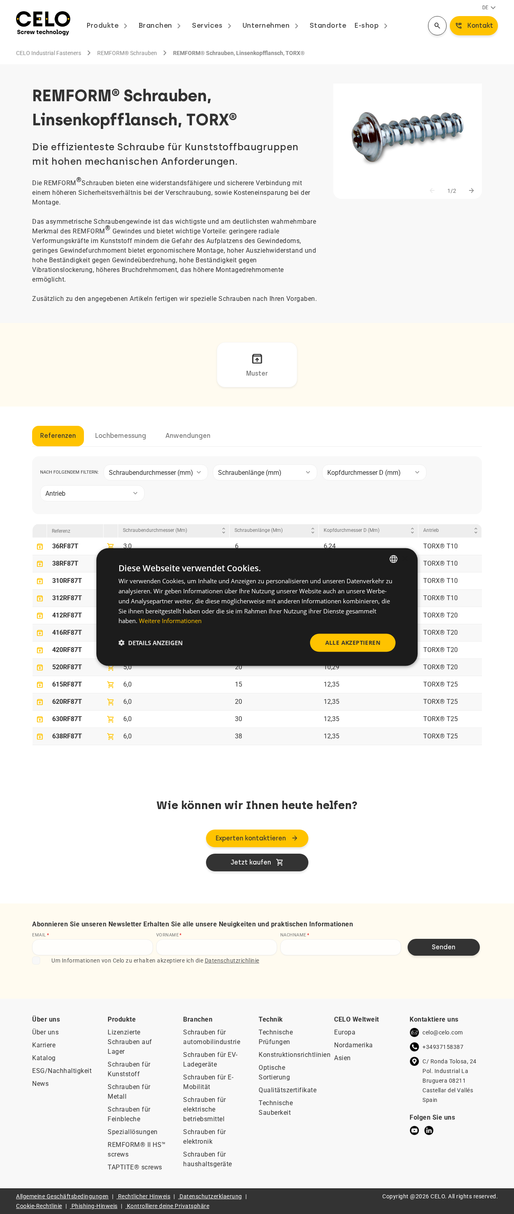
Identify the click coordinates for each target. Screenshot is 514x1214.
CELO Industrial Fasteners (48, 53)
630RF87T (67, 719)
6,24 (330, 546)
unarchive (40, 547)
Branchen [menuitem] (161, 25)
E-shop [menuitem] (372, 25)
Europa (344, 1032)
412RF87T (67, 615)
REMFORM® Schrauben (127, 53)
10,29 (331, 667)
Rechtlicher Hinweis (144, 1196)
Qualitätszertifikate (287, 1090)
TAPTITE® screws (135, 1167)
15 (238, 684)
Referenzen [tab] (58, 435)
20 (238, 667)
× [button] (405, 559)
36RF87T (65, 546)
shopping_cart (111, 547)
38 (238, 736)
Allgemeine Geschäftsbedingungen (62, 1196)
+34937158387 (442, 1047)
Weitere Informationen (170, 621)
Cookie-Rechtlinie (39, 1206)
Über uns (45, 1032)
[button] (150, 642)
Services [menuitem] (213, 25)
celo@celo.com (442, 1032)
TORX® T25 (440, 684)
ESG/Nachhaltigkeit (62, 1071)
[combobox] (156, 472)
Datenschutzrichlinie (232, 960)
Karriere (43, 1045)
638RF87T (67, 736)
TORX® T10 (440, 546)
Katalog (44, 1058)
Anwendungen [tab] (187, 435)
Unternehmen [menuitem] (272, 25)
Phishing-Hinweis (94, 1206)
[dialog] (257, 607)
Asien (342, 1058)
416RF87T (67, 632)
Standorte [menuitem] (328, 25)
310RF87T (67, 581)
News (40, 1083)
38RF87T (65, 563)
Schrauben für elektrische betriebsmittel (204, 1109)
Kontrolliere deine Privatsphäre (168, 1206)
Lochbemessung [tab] (120, 435)
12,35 (331, 684)
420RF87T (67, 650)
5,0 (127, 667)
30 (238, 719)
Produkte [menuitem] (108, 25)
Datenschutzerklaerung (210, 1196)
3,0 (127, 546)
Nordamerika (353, 1045)
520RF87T (67, 667)
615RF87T (67, 684)
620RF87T (67, 701)
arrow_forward (471, 191)
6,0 (127, 684)
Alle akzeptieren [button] (352, 642)
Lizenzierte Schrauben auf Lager (130, 1041)
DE (490, 8)
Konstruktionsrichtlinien (294, 1055)
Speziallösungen (133, 1132)
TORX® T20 (440, 615)
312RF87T (67, 598)
